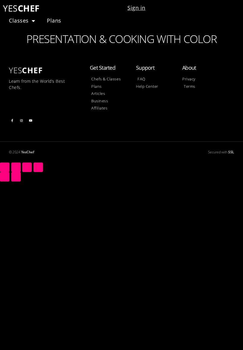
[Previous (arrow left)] (4, 177)
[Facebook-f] (12, 120)
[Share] (16, 167)
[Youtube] (31, 120)
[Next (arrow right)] (16, 177)
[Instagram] (21, 120)
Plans (54, 20)
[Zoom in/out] (38, 167)
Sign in (136, 7)
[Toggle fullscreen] (27, 167)
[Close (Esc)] (4, 167)
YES (21, 8)
